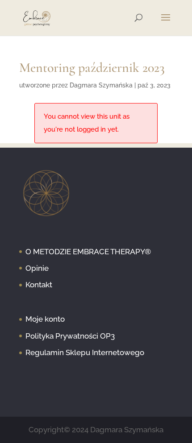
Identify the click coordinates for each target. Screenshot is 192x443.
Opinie (37, 268)
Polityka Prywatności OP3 (70, 335)
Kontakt (38, 284)
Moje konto (45, 319)
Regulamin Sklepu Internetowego (84, 352)
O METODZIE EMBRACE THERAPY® (88, 251)
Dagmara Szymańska (101, 85)
